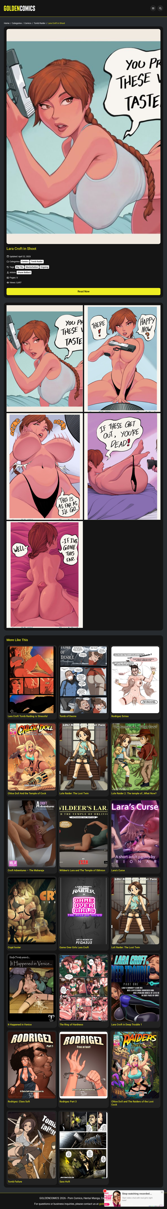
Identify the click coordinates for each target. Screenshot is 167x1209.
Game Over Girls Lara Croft (74, 947)
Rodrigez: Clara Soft (19, 1101)
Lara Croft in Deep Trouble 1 (126, 1024)
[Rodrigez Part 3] (83, 1065)
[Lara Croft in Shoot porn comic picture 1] (45, 358)
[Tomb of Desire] (83, 679)
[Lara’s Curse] (135, 833)
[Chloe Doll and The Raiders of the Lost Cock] (135, 1065)
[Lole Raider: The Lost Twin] (83, 756)
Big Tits (19, 267)
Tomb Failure (15, 1181)
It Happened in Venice (20, 1024)
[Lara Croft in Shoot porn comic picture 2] (122, 358)
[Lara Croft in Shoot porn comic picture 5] (45, 574)
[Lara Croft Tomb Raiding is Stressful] (32, 679)
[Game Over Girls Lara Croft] (83, 911)
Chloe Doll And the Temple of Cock (27, 793)
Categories (17, 23)
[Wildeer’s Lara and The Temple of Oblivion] (83, 833)
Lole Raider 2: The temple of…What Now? (133, 793)
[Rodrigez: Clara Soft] (32, 1065)
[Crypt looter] (32, 911)
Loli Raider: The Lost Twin (125, 947)
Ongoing (44, 267)
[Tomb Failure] (32, 1145)
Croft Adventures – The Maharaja (26, 870)
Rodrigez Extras (120, 716)
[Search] (160, 8)
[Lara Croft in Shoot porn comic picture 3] (45, 466)
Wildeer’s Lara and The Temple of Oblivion (82, 870)
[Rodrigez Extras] (135, 679)
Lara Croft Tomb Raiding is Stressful (27, 716)
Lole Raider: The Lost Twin (74, 793)
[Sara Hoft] (83, 1145)
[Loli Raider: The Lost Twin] (135, 911)
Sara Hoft (65, 1181)
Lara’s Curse (118, 870)
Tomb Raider (39, 23)
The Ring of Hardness (71, 1024)
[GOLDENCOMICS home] (19, 8)
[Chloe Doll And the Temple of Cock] (32, 756)
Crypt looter (14, 947)
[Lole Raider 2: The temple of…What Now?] (135, 756)
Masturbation (32, 267)
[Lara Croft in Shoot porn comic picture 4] (122, 466)
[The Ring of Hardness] (83, 988)
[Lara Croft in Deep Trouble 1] (135, 988)
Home (6, 23)
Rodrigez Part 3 (68, 1101)
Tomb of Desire (68, 716)
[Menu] (153, 8)
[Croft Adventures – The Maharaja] (32, 833)
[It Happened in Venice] (32, 988)
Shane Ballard (24, 272)
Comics (27, 23)
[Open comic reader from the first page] (83, 136)
